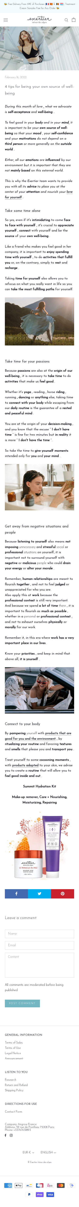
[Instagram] (11, 1135)
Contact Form (13, 1112)
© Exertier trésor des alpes (39, 1162)
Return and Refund (16, 1085)
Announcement (14, 1058)
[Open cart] (73, 20)
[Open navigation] (6, 19)
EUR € (27, 1152)
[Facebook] (5, 1135)
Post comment (22, 1003)
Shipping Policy (14, 1090)
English (47, 1152)
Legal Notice (13, 1053)
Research (10, 1080)
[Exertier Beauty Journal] (39, 321)
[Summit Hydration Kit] (39, 845)
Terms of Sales (14, 1042)
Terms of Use (13, 1048)
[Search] (66, 20)
